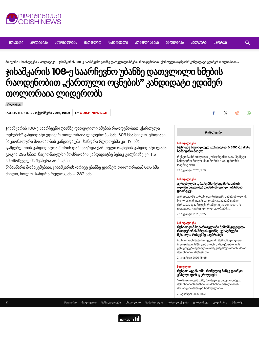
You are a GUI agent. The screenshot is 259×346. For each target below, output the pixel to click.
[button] (247, 43)
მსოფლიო (92, 43)
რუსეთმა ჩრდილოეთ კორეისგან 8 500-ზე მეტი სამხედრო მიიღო (213, 149)
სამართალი (118, 43)
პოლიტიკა (39, 43)
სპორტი (220, 43)
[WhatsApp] (248, 113)
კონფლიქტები (147, 43)
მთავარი (16, 43)
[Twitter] (225, 113)
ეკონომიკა (175, 43)
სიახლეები (29, 62)
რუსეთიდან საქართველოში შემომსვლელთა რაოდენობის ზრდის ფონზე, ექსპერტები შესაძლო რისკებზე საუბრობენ (211, 231)
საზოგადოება (66, 43)
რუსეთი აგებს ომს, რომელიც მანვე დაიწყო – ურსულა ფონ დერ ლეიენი (211, 273)
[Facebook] (213, 113)
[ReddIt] (237, 113)
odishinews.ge (93, 113)
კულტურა (199, 43)
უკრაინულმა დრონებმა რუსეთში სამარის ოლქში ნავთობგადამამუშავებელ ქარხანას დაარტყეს (210, 187)
